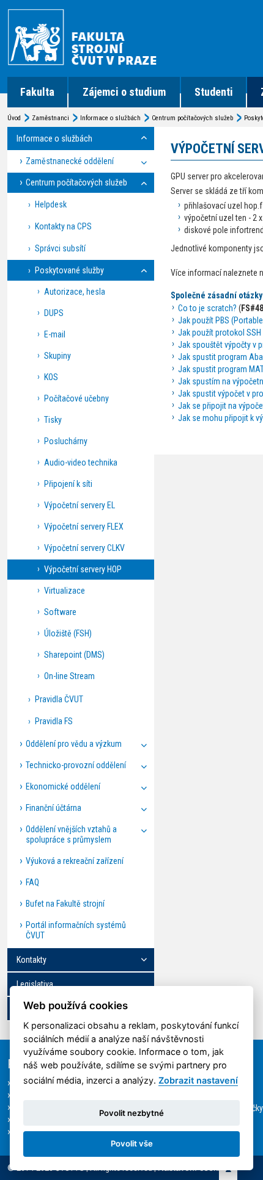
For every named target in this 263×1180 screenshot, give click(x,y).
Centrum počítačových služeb (192, 118)
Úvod (14, 118)
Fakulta (37, 91)
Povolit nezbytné (131, 1113)
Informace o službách (110, 118)
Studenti (213, 91)
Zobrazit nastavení (198, 1080)
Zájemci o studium (124, 91)
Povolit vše (132, 1143)
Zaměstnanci (50, 118)
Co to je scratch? (207, 308)
